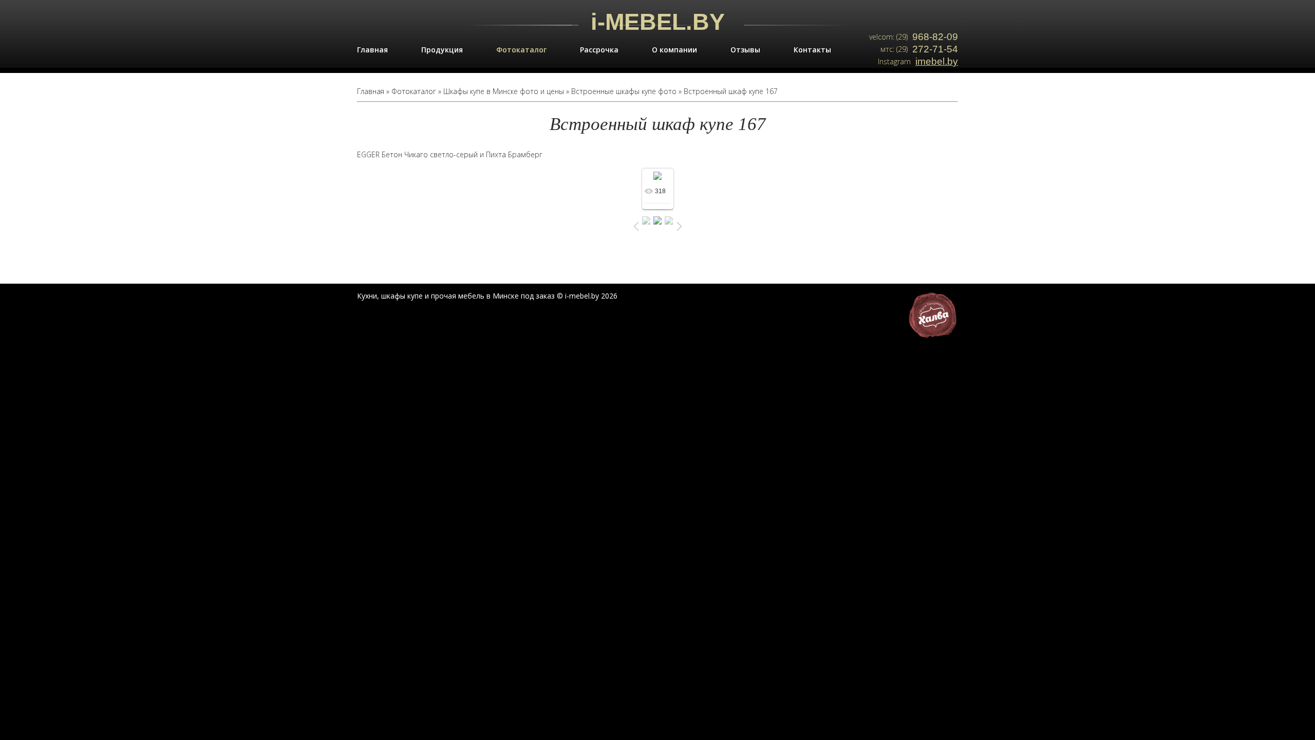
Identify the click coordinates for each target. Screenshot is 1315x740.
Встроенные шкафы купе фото (624, 91)
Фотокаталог (521, 49)
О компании (674, 49)
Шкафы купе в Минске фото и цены (503, 91)
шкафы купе (402, 296)
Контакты (812, 49)
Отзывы (745, 49)
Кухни (367, 296)
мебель (471, 296)
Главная (372, 49)
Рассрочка (599, 49)
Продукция (442, 49)
